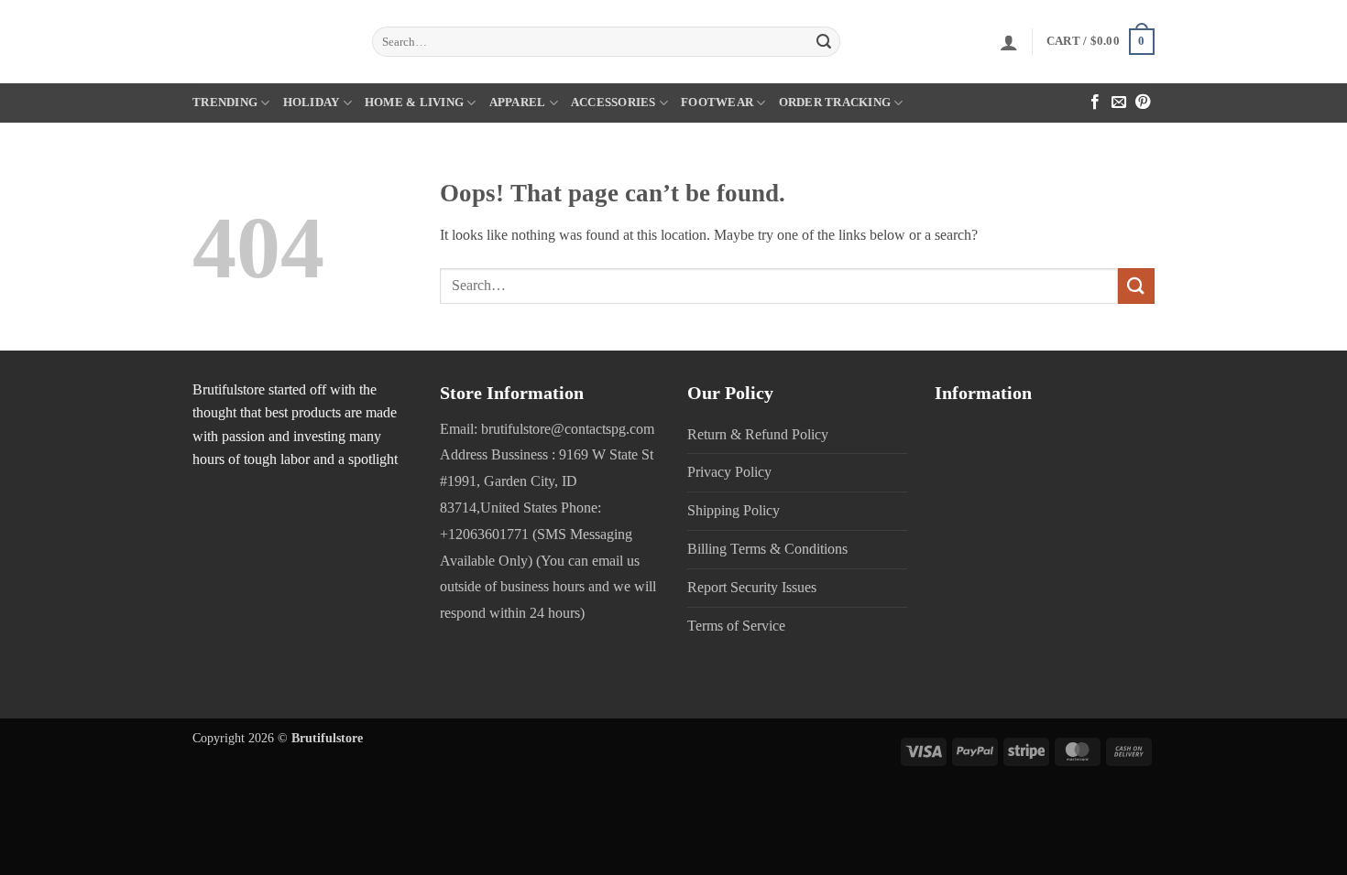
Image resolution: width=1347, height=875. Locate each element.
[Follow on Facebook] (1095, 103)
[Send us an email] (1119, 103)
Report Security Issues (751, 587)
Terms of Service (736, 625)
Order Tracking (835, 102)
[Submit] (823, 42)
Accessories (613, 102)
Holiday (311, 102)
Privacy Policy (729, 472)
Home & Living (414, 102)
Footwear (717, 102)
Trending (224, 102)
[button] (1009, 42)
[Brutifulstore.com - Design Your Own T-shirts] (268, 42)
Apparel (517, 102)
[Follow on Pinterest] (1142, 103)
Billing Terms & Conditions (767, 548)
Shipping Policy (733, 510)
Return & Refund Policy (757, 434)
